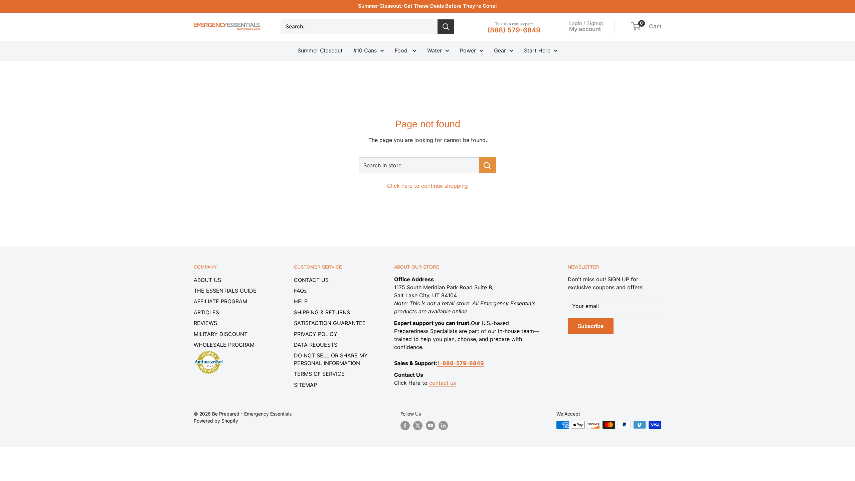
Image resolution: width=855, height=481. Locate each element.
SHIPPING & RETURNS (322, 312)
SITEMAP (305, 384)
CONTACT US (311, 280)
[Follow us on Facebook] (405, 425)
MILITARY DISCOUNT (220, 334)
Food (402, 50)
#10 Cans (365, 50)
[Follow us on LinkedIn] (443, 425)
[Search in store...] (487, 165)
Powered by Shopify (216, 421)
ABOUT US (207, 280)
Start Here (537, 50)
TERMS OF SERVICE (319, 373)
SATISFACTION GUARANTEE (330, 323)
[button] (635, 26)
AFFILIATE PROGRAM (220, 301)
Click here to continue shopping (427, 185)
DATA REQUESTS (315, 344)
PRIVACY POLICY (315, 334)
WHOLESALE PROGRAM (224, 344)
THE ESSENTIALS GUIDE (225, 290)
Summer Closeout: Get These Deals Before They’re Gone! (427, 6)
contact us (442, 382)
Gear (500, 50)
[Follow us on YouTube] (430, 425)
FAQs (300, 290)
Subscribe (591, 326)
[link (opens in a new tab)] (209, 351)
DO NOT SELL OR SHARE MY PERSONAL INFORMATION (331, 359)
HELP (301, 301)
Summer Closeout (320, 50)
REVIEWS (205, 323)
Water (434, 50)
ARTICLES (206, 312)
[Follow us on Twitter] (417, 425)
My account (585, 29)
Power (468, 50)
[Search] (446, 26)
